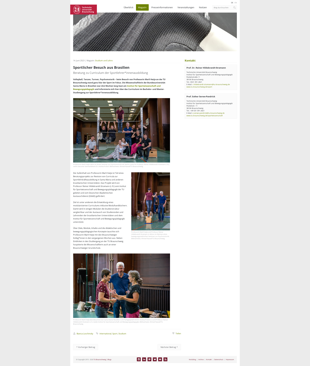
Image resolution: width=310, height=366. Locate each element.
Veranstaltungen (186, 7)
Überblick (128, 7)
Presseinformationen (162, 7)
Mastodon (149, 359)
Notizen (203, 7)
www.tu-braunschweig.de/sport (199, 87)
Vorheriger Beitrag (86, 347)
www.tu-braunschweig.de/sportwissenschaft (204, 115)
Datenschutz (218, 359)
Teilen (178, 333)
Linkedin (144, 359)
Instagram (139, 359)
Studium (122, 333)
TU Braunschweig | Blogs (102, 359)
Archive (201, 359)
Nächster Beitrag (168, 347)
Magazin (142, 7)
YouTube (160, 359)
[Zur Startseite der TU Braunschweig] (83, 9)
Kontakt (209, 359)
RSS (165, 359)
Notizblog (192, 359)
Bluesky (155, 359)
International (105, 333)
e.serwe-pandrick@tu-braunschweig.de (209, 113)
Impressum (230, 359)
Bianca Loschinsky (85, 333)
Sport (114, 333)
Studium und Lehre (104, 60)
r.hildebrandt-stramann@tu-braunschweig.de (211, 84)
